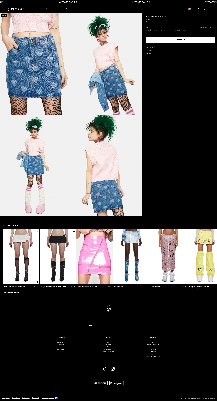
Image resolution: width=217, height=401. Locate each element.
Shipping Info (107, 344)
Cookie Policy (26, 398)
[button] (67, 2)
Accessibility (35, 398)
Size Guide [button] (149, 50)
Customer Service (107, 351)
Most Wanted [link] (62, 9)
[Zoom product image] (35, 64)
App (153, 354)
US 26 (155, 31)
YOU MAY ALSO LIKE (11, 225)
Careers (153, 349)
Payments (107, 349)
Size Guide (153, 347)
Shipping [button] (148, 53)
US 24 (148, 31)
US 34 (184, 31)
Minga (148, 19)
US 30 (169, 31)
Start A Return (62, 349)
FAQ (107, 342)
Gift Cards (153, 351)
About (153, 342)
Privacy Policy (6, 398)
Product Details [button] (151, 47)
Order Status (61, 342)
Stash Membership (153, 356)
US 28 (162, 31)
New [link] (37, 9)
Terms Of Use (16, 398)
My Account (62, 344)
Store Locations (153, 344)
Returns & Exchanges (107, 347)
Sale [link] (73, 9)
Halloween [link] (48, 9)
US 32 (177, 31)
